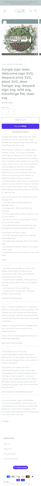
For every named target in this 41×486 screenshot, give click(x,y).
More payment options (20, 131)
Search (7, 444)
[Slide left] (16, 59)
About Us (8, 449)
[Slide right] (25, 59)
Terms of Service (11, 459)
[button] (4, 10)
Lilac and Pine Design (23, 484)
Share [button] (6, 421)
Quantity (5, 107)
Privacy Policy (10, 454)
